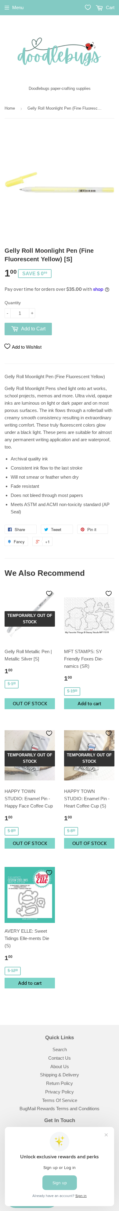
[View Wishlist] (88, 7)
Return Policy (59, 1083)
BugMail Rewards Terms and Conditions (59, 1108)
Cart (109, 7)
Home (10, 108)
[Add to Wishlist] (49, 593)
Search (59, 1049)
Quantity (13, 302)
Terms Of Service (59, 1100)
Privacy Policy (59, 1091)
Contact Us (59, 1058)
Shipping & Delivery (59, 1074)
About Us (59, 1066)
